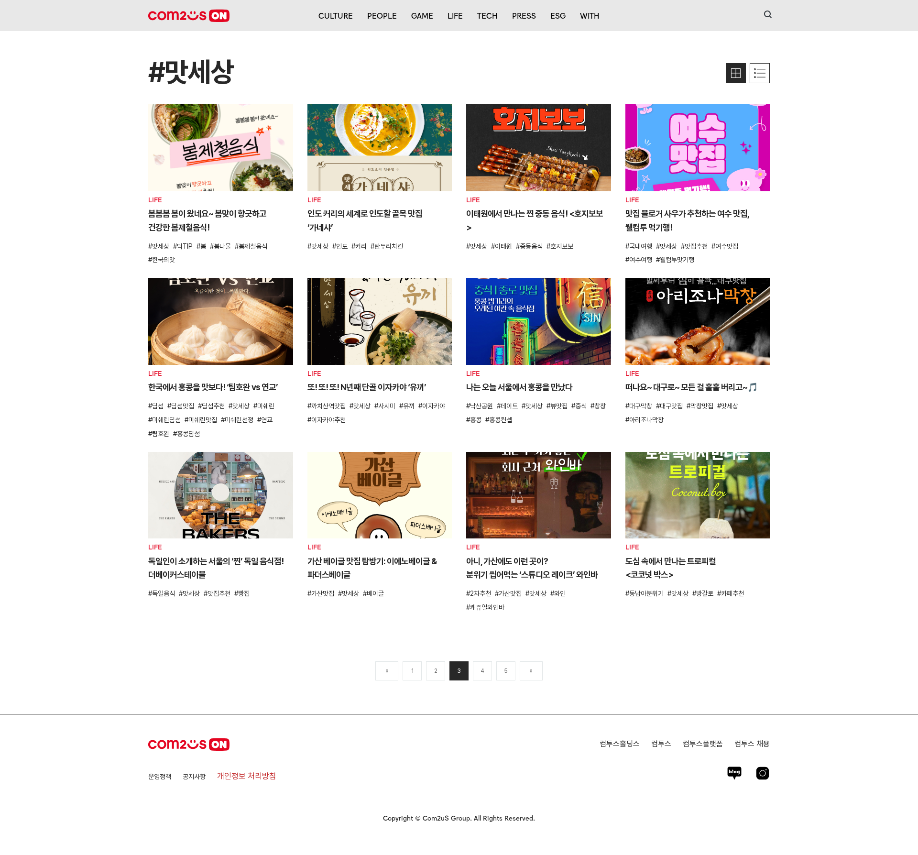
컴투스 (661, 743)
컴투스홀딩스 (620, 743)
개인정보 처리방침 (246, 776)
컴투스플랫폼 (703, 743)
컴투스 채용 (752, 743)
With (590, 15)
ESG (558, 15)
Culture (335, 15)
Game (422, 15)
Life (455, 15)
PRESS (524, 15)
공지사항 (194, 776)
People (382, 15)
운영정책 (159, 776)
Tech (487, 15)
